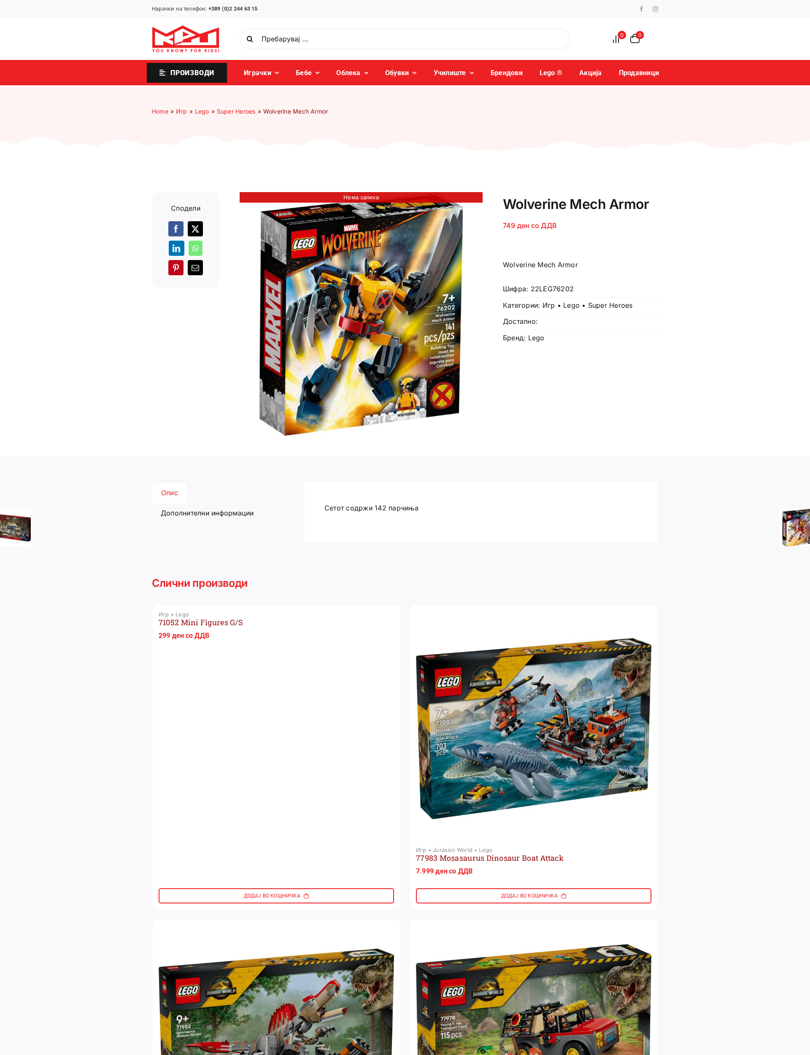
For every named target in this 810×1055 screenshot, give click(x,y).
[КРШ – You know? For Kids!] (185, 28)
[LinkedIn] (176, 248)
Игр (549, 305)
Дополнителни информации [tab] (207, 513)
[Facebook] (176, 229)
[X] (195, 229)
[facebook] (641, 9)
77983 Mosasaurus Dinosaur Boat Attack (490, 858)
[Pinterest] (176, 267)
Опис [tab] (169, 492)
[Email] (195, 267)
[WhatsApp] (195, 248)
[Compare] (618, 39)
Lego (571, 305)
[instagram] (655, 9)
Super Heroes (610, 305)
